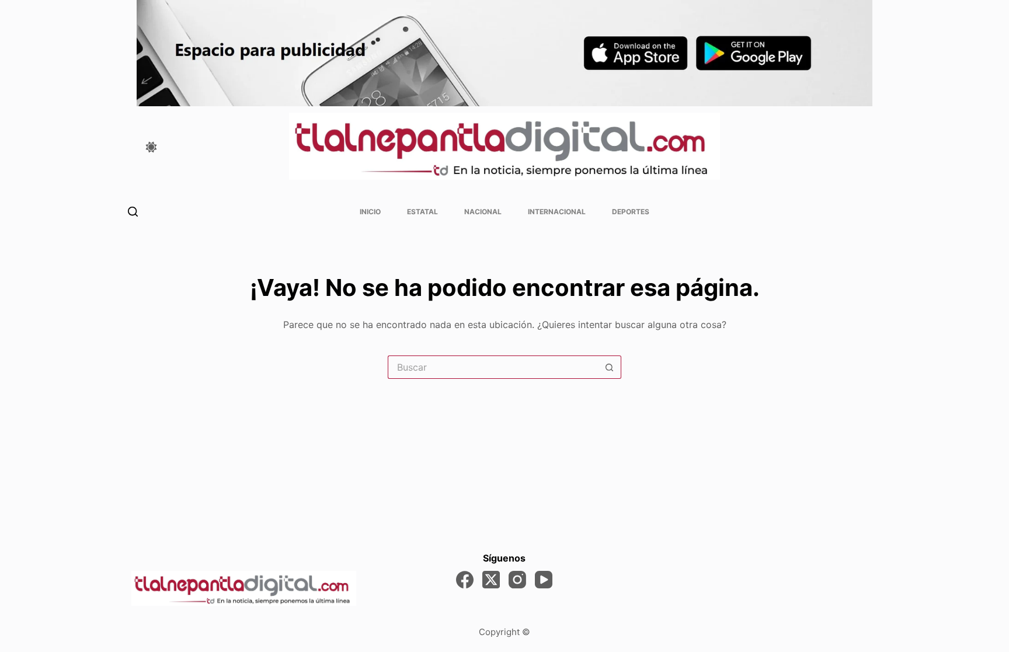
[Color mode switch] (151, 147)
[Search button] (609, 367)
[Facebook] (465, 579)
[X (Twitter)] (491, 579)
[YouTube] (543, 579)
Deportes (630, 211)
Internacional (557, 211)
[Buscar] (133, 212)
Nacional (483, 211)
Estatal (422, 211)
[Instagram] (517, 579)
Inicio (370, 211)
